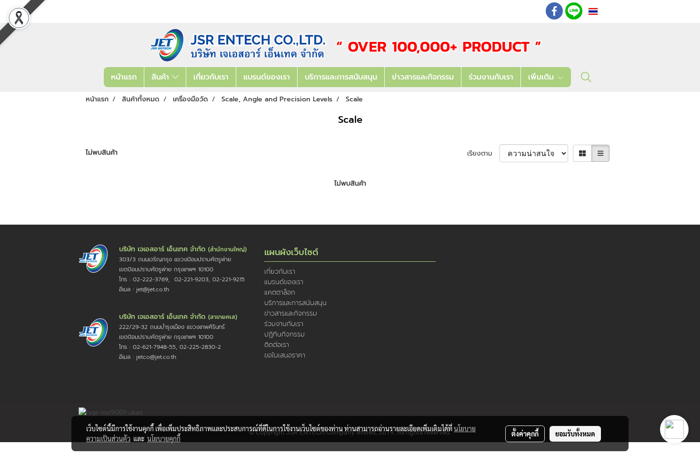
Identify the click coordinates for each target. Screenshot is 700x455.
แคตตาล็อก (279, 292)
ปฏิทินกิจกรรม (284, 334)
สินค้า (161, 77)
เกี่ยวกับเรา (211, 77)
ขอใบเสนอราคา (284, 355)
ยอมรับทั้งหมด (575, 433)
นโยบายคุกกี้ (163, 438)
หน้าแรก (124, 77)
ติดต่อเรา (276, 345)
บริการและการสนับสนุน (341, 77)
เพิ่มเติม (542, 77)
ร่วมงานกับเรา (491, 77)
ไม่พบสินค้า (102, 153)
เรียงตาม (483, 153)
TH (605, 11)
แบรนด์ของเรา (266, 77)
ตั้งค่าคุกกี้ (525, 433)
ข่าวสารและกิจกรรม (423, 77)
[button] (586, 77)
